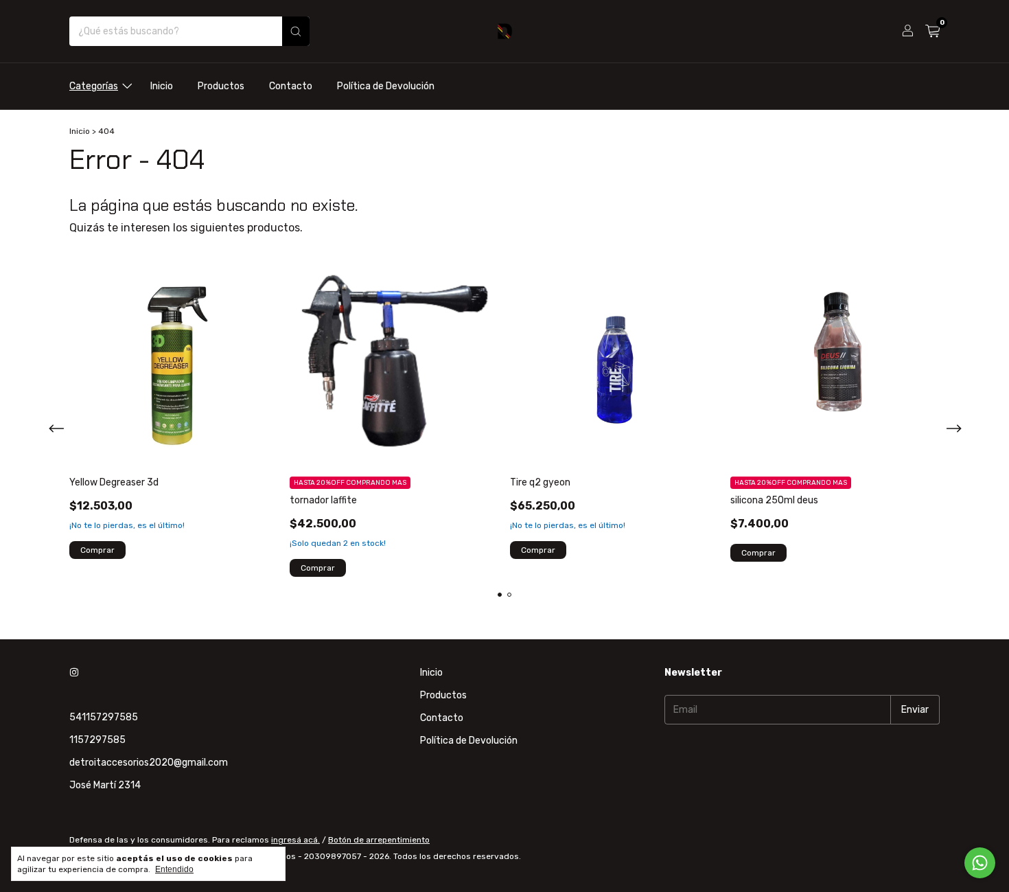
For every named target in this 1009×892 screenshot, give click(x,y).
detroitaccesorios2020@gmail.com (148, 762)
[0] (932, 31)
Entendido (174, 869)
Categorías (93, 86)
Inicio (161, 86)
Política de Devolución (385, 86)
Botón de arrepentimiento (379, 840)
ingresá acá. (295, 840)
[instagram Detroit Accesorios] (74, 672)
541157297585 (103, 717)
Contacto (290, 86)
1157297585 (97, 740)
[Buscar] (296, 31)
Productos (221, 86)
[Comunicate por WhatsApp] (979, 862)
